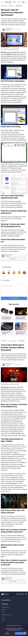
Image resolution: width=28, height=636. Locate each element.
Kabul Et (21, 633)
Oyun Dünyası (13, 340)
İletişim (3, 619)
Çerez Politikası (7, 633)
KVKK (3, 612)
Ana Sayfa (4, 5)
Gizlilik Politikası (5, 607)
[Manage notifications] (24, 632)
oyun (22, 399)
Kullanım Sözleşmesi (7, 614)
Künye (3, 617)
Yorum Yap (14, 258)
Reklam (4, 609)
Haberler (11, 5)
